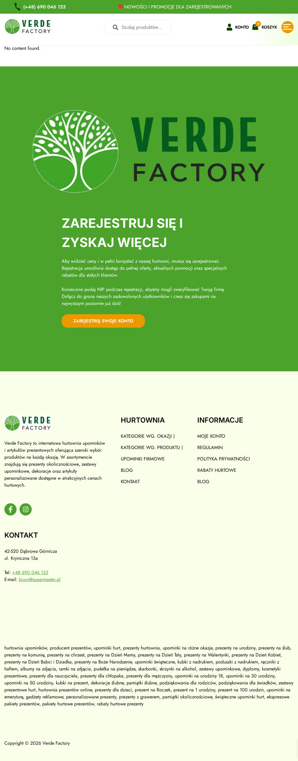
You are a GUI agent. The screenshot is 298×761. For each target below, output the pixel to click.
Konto (242, 27)
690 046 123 (44, 6)
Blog (127, 470)
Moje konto (211, 436)
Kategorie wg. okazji (146, 436)
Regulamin (210, 447)
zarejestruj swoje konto (103, 321)
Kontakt (130, 481)
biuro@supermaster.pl (40, 579)
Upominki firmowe (143, 458)
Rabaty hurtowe (216, 470)
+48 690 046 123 (30, 572)
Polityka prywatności (223, 458)
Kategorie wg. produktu (150, 447)
